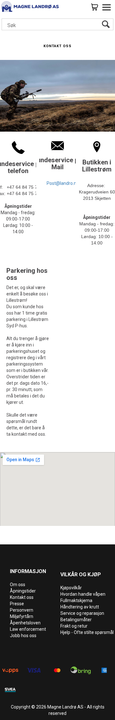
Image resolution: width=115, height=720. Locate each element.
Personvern (21, 610)
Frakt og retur (74, 626)
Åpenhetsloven (25, 622)
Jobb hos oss (23, 635)
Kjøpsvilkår (71, 587)
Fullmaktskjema (76, 600)
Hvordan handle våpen (82, 594)
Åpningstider (23, 590)
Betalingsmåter (76, 619)
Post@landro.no (63, 183)
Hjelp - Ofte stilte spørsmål (87, 632)
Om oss (17, 584)
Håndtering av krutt (79, 606)
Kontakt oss (22, 597)
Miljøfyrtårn (21, 616)
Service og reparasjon (82, 613)
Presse (17, 603)
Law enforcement (28, 629)
